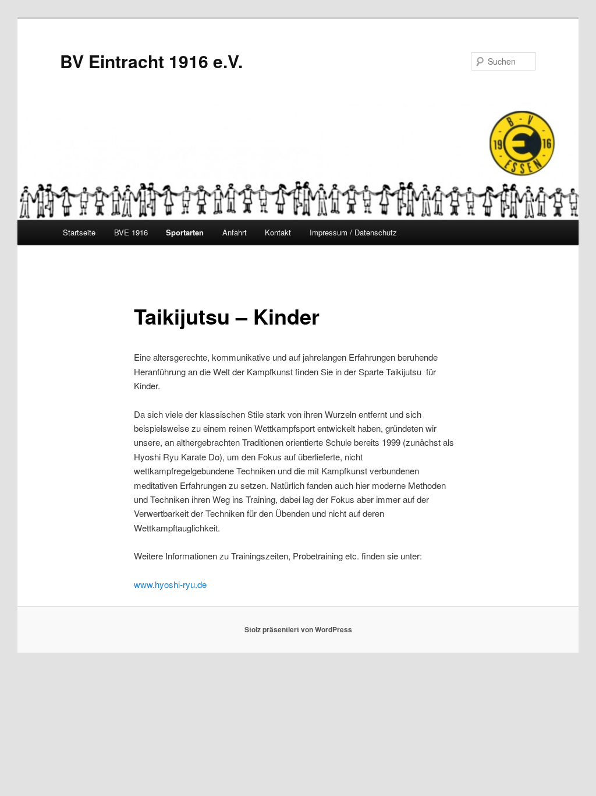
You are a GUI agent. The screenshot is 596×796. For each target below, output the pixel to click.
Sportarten (185, 232)
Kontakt (278, 232)
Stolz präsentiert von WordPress (298, 629)
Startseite (79, 232)
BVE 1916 (131, 232)
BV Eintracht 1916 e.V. (151, 60)
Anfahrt (234, 232)
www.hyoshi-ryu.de (170, 584)
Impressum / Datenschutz (353, 232)
